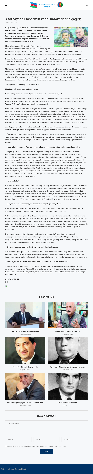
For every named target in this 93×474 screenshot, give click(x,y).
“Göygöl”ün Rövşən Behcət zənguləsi (25, 367)
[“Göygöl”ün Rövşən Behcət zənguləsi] (25, 350)
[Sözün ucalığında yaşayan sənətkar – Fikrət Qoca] (25, 386)
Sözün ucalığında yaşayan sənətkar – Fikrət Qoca (25, 403)
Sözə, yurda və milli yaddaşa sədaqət (25, 331)
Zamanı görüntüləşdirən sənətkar (67, 331)
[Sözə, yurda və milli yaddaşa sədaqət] (25, 315)
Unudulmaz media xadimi (67, 403)
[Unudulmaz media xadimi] (68, 386)
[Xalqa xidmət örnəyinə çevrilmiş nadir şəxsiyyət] (68, 350)
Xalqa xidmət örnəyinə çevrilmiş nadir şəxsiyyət (67, 367)
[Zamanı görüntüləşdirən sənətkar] (68, 315)
